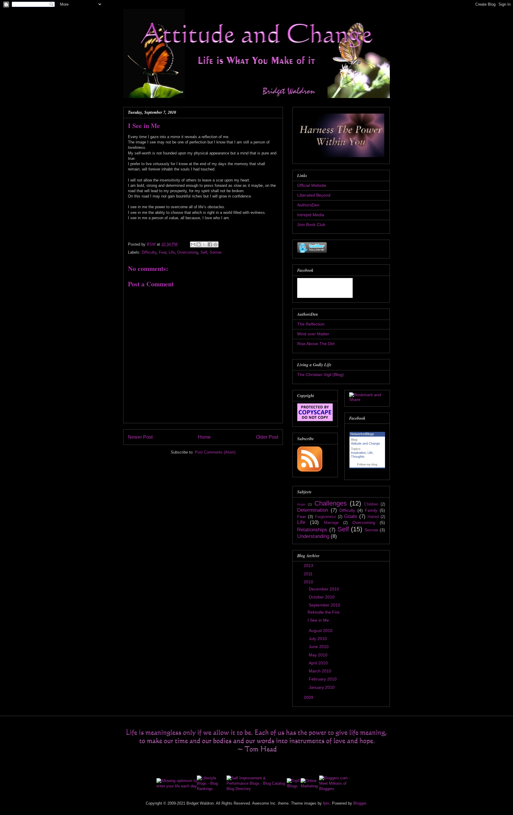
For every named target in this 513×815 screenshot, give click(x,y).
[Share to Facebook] (210, 244)
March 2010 (320, 671)
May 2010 (319, 655)
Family (371, 510)
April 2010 (319, 663)
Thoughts (358, 456)
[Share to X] (204, 244)
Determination (312, 510)
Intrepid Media (310, 214)
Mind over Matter (313, 333)
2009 (309, 697)
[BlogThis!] (199, 244)
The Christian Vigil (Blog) (320, 374)
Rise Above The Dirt (316, 343)
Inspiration (358, 452)
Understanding (313, 536)
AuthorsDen (308, 205)
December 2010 (324, 589)
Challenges (330, 503)
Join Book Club (311, 224)
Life (172, 252)
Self (203, 252)
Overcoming (187, 252)
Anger (301, 504)
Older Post (267, 437)
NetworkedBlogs (362, 434)
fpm (326, 803)
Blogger (359, 803)
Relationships (312, 530)
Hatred (373, 517)
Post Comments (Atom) (215, 452)
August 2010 (321, 630)
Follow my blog (367, 464)
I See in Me (318, 620)
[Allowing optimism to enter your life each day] (176, 786)
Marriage (331, 523)
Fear (162, 252)
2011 (309, 573)
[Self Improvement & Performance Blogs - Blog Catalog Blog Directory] (257, 788)
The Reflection (310, 324)
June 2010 (319, 646)
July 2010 (318, 638)
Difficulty (149, 252)
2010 (309, 581)
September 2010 (325, 605)
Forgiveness (325, 517)
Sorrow (215, 252)
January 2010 (322, 687)
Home (204, 437)
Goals (350, 516)
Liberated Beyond (313, 195)
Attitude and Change (365, 443)
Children (371, 504)
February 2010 (323, 679)
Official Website (311, 185)
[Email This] (193, 244)
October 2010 (322, 597)
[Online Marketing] (310, 786)
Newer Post (140, 437)
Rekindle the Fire (324, 612)
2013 (309, 565)
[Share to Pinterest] (215, 244)
